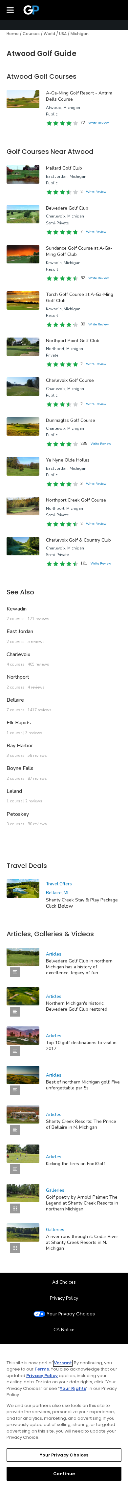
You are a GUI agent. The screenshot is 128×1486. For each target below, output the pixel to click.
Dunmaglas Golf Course (70, 420)
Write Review (98, 123)
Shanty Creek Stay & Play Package (82, 900)
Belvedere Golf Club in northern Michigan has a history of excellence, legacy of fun (79, 967)
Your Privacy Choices (71, 1314)
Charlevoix (18, 654)
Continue (64, 1474)
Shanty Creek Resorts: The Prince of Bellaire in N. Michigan (81, 1124)
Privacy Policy (64, 1298)
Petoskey (18, 814)
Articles (53, 954)
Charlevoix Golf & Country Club (78, 540)
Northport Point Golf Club (72, 341)
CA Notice (64, 1330)
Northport (18, 677)
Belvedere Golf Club (67, 208)
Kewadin (17, 608)
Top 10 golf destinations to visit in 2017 (81, 1046)
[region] (64, 1415)
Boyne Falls (20, 768)
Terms (41, 1369)
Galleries (55, 1190)
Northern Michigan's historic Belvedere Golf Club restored (76, 1006)
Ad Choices (64, 1282)
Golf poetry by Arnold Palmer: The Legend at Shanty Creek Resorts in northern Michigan (82, 1203)
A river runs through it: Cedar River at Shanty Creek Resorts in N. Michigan (82, 1242)
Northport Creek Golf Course (76, 500)
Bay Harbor (20, 745)
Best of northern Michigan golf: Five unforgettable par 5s (83, 1085)
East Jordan (20, 631)
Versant (63, 1363)
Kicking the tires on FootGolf (75, 1164)
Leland (14, 791)
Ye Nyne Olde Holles (68, 460)
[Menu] (10, 10)
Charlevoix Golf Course (70, 380)
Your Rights (73, 1388)
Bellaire (15, 700)
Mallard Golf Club (64, 168)
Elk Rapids (19, 722)
